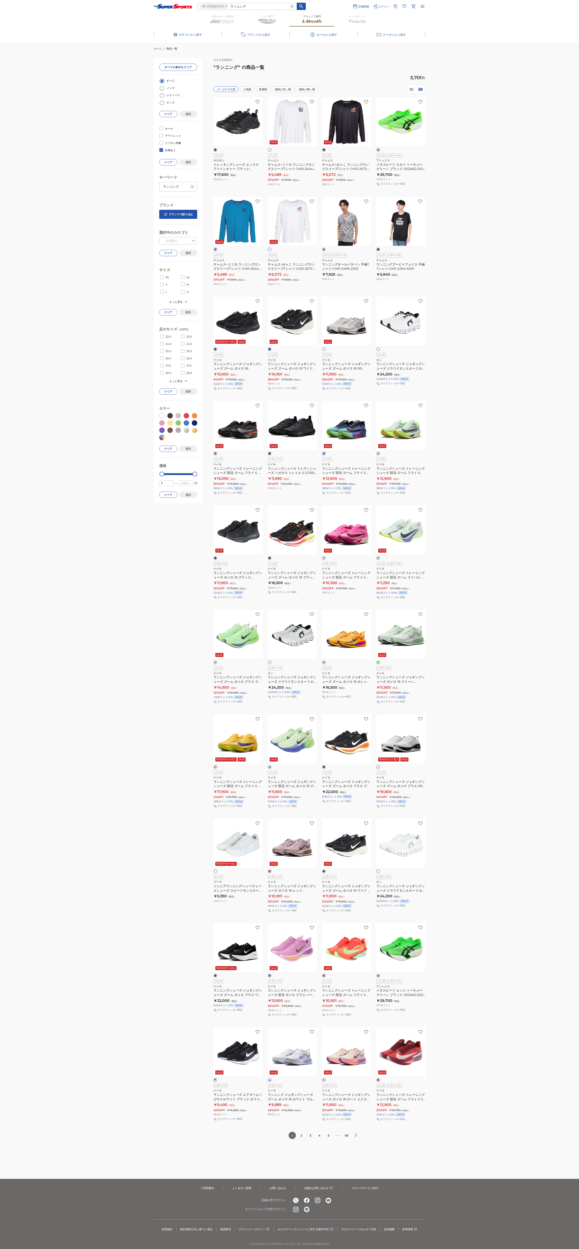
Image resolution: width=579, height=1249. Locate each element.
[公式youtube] (328, 1200)
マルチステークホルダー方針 (358, 1229)
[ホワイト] (269, 150)
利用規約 (167, 1229)
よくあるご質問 (241, 1188)
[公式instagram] (317, 1200)
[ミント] (378, 558)
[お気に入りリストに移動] (404, 6)
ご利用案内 (207, 1188)
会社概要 (389, 1229)
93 (346, 1135)
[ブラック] (215, 150)
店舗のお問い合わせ (316, 1188)
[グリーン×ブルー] (269, 767)
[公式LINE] (306, 1209)
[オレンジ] (324, 662)
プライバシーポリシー (252, 1229)
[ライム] (215, 662)
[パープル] (269, 975)
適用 (188, 114)
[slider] (161, 474)
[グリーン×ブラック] (378, 150)
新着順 (263, 89)
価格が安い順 (283, 89)
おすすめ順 (228, 89)
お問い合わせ (278, 1188)
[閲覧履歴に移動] (395, 6)
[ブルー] (215, 249)
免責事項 (225, 1229)
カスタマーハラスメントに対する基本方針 (303, 1229)
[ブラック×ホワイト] (215, 1080)
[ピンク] (324, 558)
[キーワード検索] (301, 6)
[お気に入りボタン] (257, 102)
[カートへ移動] (413, 6)
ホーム (158, 48)
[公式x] (296, 1200)
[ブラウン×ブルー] (324, 249)
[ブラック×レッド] (215, 453)
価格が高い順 (307, 89)
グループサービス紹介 (365, 1188)
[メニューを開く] (422, 6)
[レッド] (269, 871)
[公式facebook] (306, 1200)
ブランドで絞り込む (181, 214)
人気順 (247, 89)
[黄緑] (378, 453)
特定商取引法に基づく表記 (196, 1229)
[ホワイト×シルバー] (378, 767)
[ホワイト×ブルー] (269, 1080)
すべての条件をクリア (178, 67)
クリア (168, 114)
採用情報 (407, 1229)
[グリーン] (378, 662)
